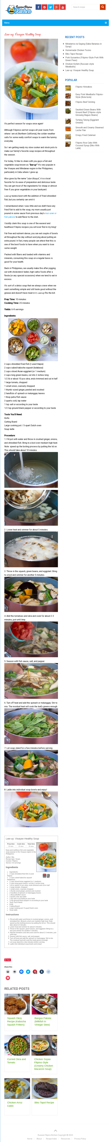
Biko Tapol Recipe (44, 1102)
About (39, 1139)
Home (29, 1139)
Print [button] (48, 877)
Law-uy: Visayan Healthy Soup (79, 70)
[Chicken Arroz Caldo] (17, 1088)
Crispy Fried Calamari (86, 135)
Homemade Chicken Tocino (78, 50)
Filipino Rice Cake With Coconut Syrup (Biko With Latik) (87, 145)
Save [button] (44, 877)
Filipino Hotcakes (84, 86)
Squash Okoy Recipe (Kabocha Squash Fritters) (16, 1021)
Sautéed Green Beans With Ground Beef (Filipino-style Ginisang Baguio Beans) (88, 112)
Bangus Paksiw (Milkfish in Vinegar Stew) (43, 1021)
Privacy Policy (80, 1139)
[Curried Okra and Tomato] (17, 1045)
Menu (6, 22)
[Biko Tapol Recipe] (44, 1088)
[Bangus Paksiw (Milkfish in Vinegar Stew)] (44, 1004)
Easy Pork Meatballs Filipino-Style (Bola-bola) (89, 95)
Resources (65, 1139)
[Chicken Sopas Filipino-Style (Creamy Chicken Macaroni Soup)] (44, 1045)
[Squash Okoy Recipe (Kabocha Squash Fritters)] (17, 1004)
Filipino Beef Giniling (85, 102)
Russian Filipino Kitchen (48, 1135)
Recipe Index (51, 1139)
